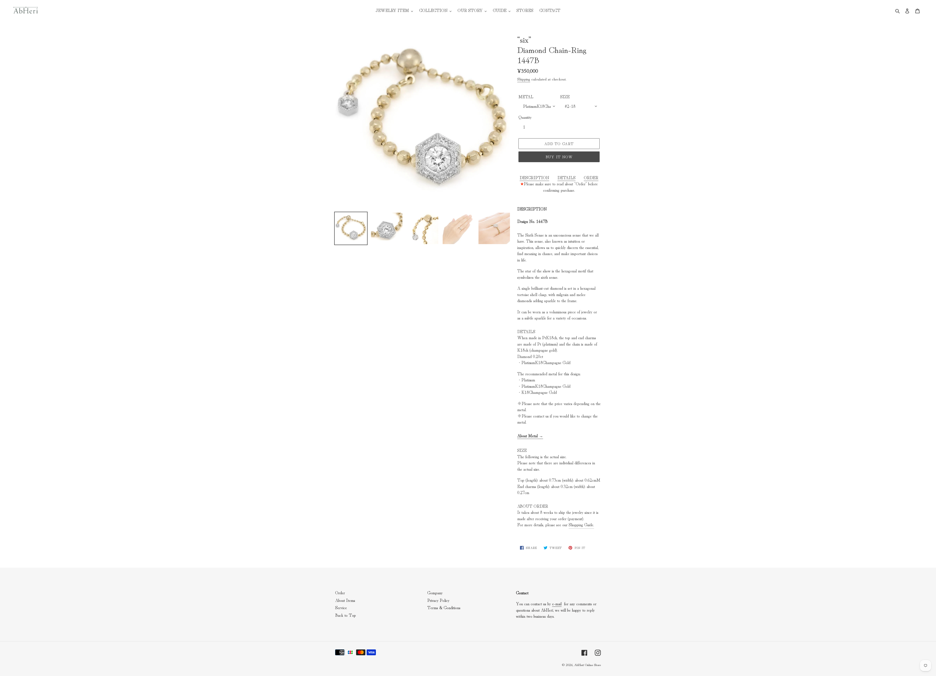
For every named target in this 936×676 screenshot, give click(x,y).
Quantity (525, 117)
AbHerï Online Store (587, 664)
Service (341, 607)
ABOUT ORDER (532, 506)
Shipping (523, 79)
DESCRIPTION (534, 177)
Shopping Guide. (581, 524)
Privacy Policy (438, 600)
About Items (345, 600)
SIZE (565, 96)
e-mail (557, 603)
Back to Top (345, 615)
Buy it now (559, 156)
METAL (525, 96)
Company (435, 592)
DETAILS (566, 177)
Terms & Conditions (443, 607)
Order (340, 592)
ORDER (591, 177)
